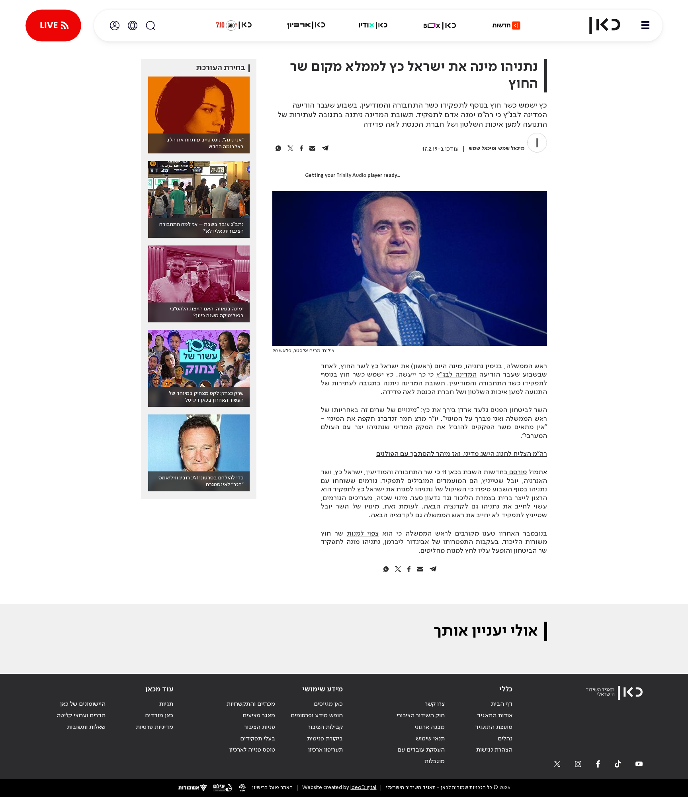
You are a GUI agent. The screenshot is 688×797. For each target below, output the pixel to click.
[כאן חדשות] (506, 25)
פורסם (517, 472)
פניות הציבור (259, 727)
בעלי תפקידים (257, 739)
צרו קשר (435, 704)
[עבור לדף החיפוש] (150, 25)
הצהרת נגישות (494, 750)
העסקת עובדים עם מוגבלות (421, 756)
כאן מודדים (159, 716)
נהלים (505, 739)
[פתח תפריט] (645, 25)
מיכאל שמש (511, 148)
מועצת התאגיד (493, 727)
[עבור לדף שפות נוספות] (133, 25)
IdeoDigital (363, 787)
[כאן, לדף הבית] (598, 25)
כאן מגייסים (328, 704)
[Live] (53, 25)
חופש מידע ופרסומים (317, 716)
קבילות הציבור (325, 727)
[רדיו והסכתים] (373, 25)
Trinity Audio (351, 175)
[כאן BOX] (440, 25)
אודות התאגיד (494, 716)
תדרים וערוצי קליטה (81, 716)
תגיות (166, 704)
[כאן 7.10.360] (233, 25)
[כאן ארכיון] (306, 25)
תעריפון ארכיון (325, 749)
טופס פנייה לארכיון (252, 750)
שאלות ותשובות (86, 727)
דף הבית (501, 704)
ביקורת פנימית (325, 739)
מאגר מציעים (258, 716)
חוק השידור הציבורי (421, 716)
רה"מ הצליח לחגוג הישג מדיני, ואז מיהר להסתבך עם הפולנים (461, 453)
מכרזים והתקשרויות (251, 704)
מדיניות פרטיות (154, 727)
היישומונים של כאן (83, 704)
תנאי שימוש (430, 739)
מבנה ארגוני (429, 727)
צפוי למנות (363, 533)
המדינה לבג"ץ (456, 374)
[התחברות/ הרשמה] (115, 25)
